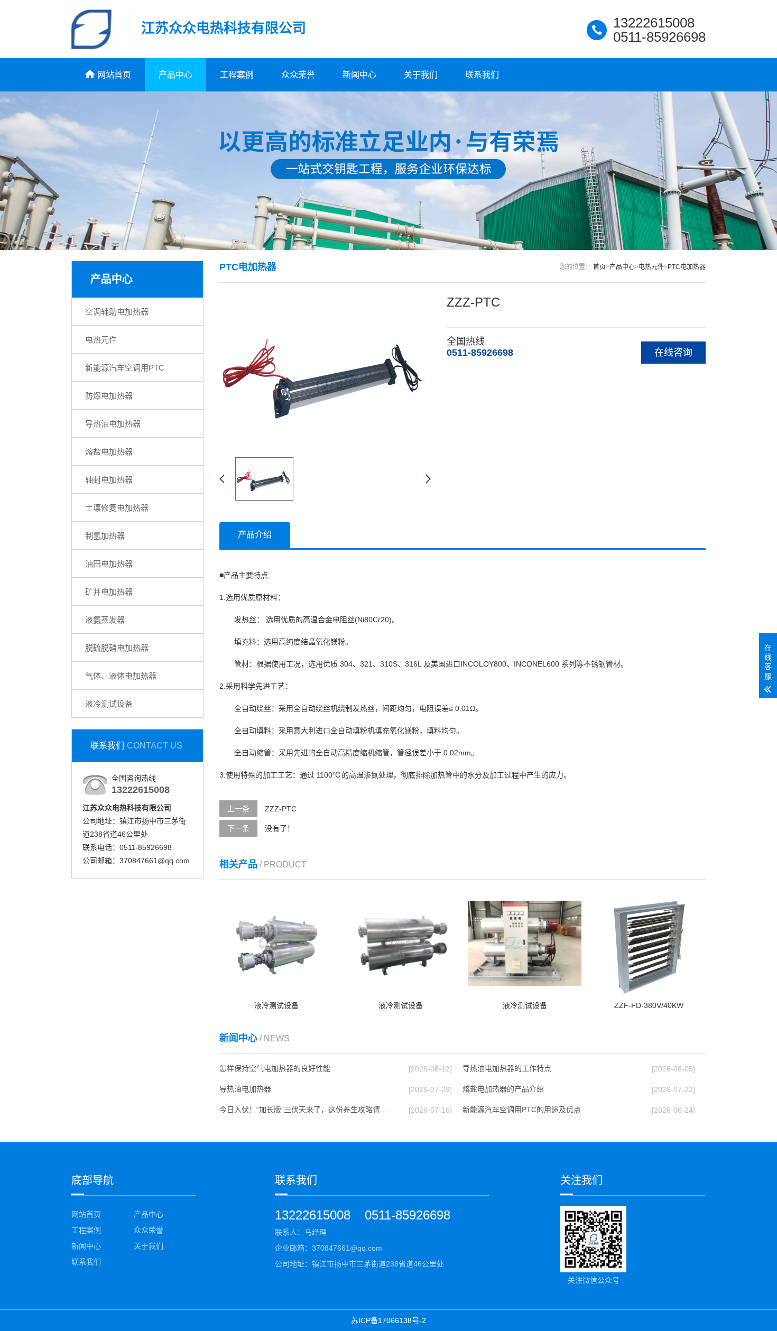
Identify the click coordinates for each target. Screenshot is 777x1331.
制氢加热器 (105, 535)
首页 (599, 267)
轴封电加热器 (109, 479)
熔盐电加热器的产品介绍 (503, 1089)
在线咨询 (673, 352)
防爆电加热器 (109, 395)
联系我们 (482, 74)
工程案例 (237, 74)
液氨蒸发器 (105, 619)
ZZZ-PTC (281, 809)
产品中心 (175, 74)
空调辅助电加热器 (117, 311)
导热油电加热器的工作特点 (506, 1068)
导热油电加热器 (113, 423)
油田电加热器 (109, 563)
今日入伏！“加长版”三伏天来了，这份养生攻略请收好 (304, 1109)
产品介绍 (255, 534)
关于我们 (421, 74)
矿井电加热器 (109, 591)
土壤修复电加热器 (117, 507)
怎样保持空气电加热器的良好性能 (274, 1068)
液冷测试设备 (109, 703)
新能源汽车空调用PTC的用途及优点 (521, 1109)
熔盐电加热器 (109, 451)
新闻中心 (359, 74)
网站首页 (86, 1214)
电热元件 (101, 339)
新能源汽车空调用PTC (124, 367)
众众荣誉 (298, 74)
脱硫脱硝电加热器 (117, 647)
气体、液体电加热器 (120, 675)
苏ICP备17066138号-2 (388, 1320)
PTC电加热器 (687, 267)
